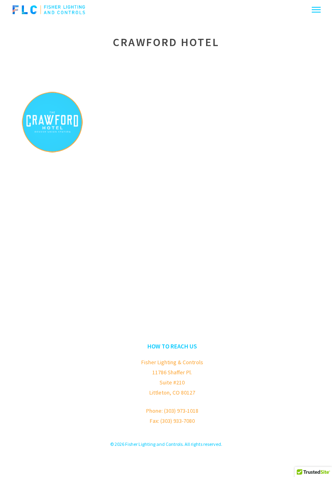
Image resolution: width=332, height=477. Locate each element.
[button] (316, 10)
